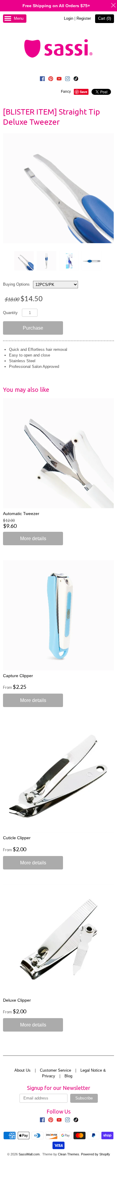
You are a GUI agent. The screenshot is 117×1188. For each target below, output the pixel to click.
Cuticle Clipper (17, 837)
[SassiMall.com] (58, 48)
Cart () (104, 18)
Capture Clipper (18, 675)
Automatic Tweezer (21, 513)
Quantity (10, 312)
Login (68, 18)
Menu (18, 18)
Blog (68, 1076)
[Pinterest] (50, 79)
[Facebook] (42, 79)
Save (83, 91)
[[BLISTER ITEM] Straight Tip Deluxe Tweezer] (23, 261)
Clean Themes (68, 1154)
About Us (22, 1070)
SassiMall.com (29, 1154)
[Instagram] (67, 79)
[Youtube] (59, 79)
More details (33, 538)
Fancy (66, 91)
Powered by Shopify (95, 1154)
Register (83, 18)
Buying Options (16, 284)
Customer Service (55, 1070)
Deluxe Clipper (17, 1000)
